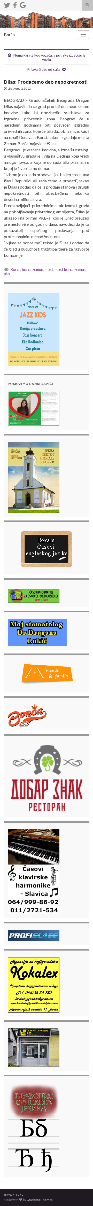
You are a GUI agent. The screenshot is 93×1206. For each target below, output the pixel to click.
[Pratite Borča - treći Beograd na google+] (23, 4)
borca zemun (32, 269)
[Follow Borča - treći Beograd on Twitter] (7, 4)
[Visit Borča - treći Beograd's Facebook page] (15, 4)
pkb (7, 273)
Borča (9, 34)
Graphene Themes (40, 1200)
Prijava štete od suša (43, 69)
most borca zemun (70, 269)
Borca (15, 269)
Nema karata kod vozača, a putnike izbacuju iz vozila (49, 57)
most (49, 269)
